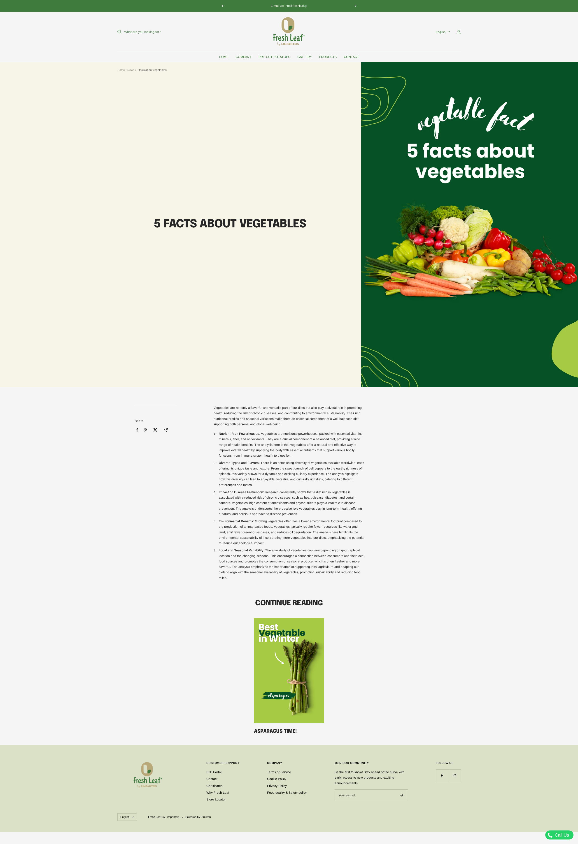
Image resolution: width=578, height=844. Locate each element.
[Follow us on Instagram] (454, 775)
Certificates (214, 786)
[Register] (401, 795)
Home (121, 70)
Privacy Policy (277, 786)
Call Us (561, 834)
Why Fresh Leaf (217, 792)
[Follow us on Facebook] (442, 775)
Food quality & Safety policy (287, 792)
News (130, 70)
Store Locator (216, 799)
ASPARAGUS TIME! (275, 731)
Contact (211, 779)
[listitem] (137, 430)
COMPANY (243, 57)
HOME (223, 57)
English (440, 32)
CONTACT (351, 57)
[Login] (459, 32)
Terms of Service (279, 772)
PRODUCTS (328, 57)
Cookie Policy (276, 779)
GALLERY (304, 57)
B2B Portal (213, 772)
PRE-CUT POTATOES (274, 57)
